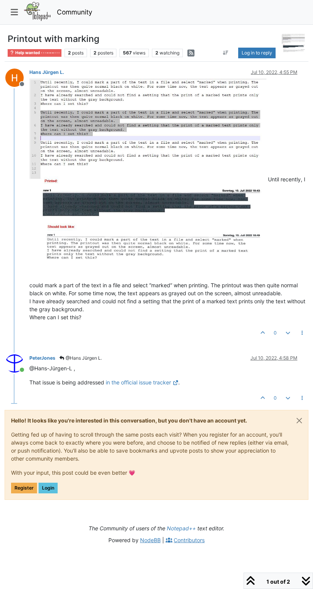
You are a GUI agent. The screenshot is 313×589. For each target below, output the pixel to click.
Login (48, 488)
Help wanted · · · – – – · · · (37, 52)
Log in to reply (257, 53)
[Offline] (17, 77)
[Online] (17, 363)
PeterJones (42, 358)
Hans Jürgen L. (46, 72)
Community (74, 12)
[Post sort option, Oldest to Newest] (225, 53)
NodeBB (150, 540)
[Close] (299, 420)
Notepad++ (181, 528)
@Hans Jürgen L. (83, 358)
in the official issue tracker (138, 382)
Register (24, 488)
